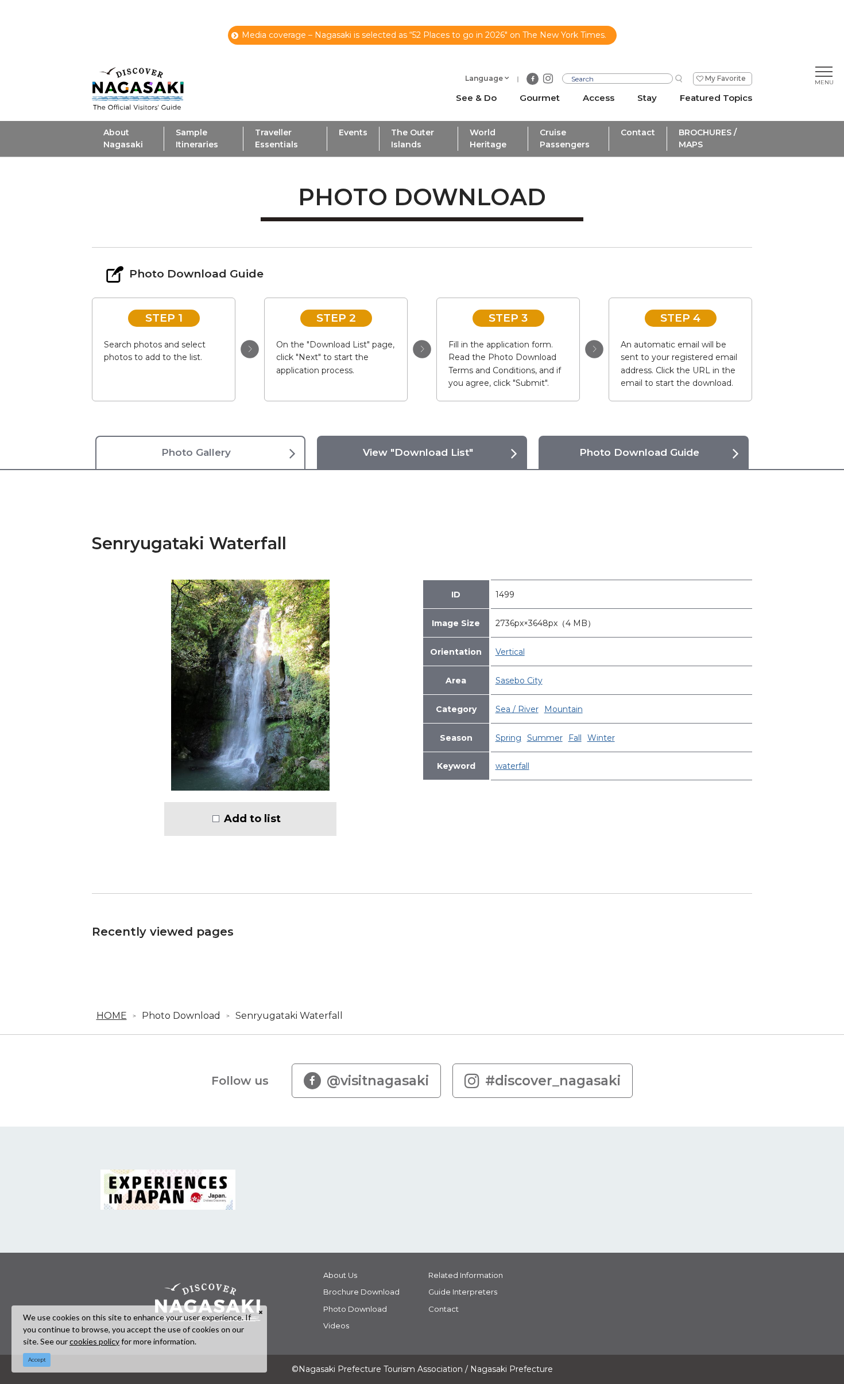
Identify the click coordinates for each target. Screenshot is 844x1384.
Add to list (252, 818)
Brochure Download (361, 1291)
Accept (37, 1359)
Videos (336, 1325)
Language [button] (484, 78)
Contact (638, 132)
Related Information (465, 1275)
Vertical (510, 652)
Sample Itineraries (197, 138)
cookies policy (94, 1341)
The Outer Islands (412, 138)
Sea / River (517, 709)
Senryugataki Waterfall (289, 1015)
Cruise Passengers (565, 138)
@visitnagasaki (378, 1081)
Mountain (563, 709)
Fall (575, 738)
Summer (545, 738)
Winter (601, 738)
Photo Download (181, 1015)
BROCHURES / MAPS (708, 138)
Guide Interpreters (462, 1291)
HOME (111, 1015)
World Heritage (488, 138)
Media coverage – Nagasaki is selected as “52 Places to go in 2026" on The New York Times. (424, 35)
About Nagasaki (123, 138)
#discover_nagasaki (553, 1081)
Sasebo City (519, 680)
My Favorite (725, 78)
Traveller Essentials (276, 138)
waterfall (512, 766)
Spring (508, 738)
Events (353, 132)
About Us (340, 1275)
